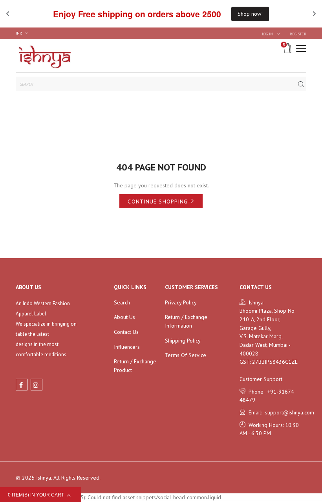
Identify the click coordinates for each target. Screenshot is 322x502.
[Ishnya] (43, 55)
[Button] (301, 48)
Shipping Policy (183, 340)
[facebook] (21, 384)
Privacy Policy (181, 302)
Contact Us (126, 331)
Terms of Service (185, 355)
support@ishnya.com (288, 412)
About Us (124, 317)
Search (122, 302)
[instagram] (36, 384)
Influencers (127, 346)
